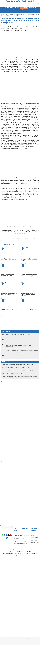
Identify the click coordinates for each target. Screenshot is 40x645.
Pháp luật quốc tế (6, 9)
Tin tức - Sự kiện (8, 14)
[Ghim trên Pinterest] (23, 234)
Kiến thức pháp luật (25, 9)
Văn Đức (10, 25)
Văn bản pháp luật (34, 540)
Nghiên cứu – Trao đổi (15, 9)
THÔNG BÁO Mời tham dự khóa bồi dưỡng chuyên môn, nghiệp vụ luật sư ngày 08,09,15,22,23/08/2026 (29, 294)
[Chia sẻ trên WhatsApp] (15, 234)
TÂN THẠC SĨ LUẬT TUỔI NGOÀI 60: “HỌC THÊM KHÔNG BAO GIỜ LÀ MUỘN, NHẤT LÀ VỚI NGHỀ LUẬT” (18, 364)
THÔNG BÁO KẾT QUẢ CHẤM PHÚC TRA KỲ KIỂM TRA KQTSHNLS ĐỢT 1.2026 (9, 294)
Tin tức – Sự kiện (24, 7)
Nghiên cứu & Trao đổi (34, 537)
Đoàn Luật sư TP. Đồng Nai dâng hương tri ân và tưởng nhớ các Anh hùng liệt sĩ (10, 310)
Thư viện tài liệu (33, 9)
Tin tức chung (22, 238)
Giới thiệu (17, 7)
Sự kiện (18, 238)
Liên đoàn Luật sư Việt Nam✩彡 (8, 7)
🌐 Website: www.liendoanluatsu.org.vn (20, 543)
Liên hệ (20, 12)
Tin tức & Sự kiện (33, 535)
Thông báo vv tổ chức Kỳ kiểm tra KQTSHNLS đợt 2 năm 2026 (7, 275)
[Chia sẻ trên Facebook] (17, 234)
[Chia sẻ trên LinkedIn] (25, 234)
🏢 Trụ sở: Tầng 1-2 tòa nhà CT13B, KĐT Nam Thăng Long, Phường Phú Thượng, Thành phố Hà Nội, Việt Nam (21, 535)
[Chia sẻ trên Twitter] (19, 234)
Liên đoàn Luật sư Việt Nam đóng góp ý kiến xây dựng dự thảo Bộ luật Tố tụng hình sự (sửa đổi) (29, 259)
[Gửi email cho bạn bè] (21, 234)
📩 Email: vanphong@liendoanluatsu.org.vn (21, 541)
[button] (1, 3)
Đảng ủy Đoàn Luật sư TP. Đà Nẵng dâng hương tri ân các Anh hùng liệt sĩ (29, 310)
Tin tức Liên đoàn (28, 238)
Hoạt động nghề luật (32, 7)
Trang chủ (2, 14)
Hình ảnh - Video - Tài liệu (35, 542)
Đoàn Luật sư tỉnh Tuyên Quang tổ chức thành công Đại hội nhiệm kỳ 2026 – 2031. (9, 259)
